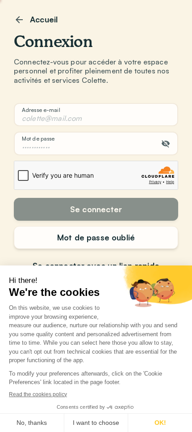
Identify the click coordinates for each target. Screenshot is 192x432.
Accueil (44, 19)
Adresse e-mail (41, 110)
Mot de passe (38, 138)
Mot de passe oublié (96, 237)
